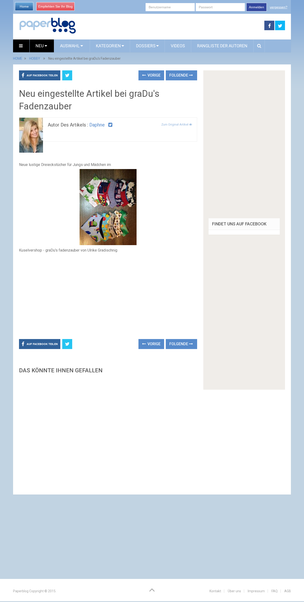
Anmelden (256, 7)
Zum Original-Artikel (175, 124)
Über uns (234, 591)
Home (24, 6)
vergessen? (278, 7)
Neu (40, 45)
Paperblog (20, 591)
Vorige (154, 75)
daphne (97, 125)
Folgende (179, 75)
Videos (178, 45)
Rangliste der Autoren (222, 45)
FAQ (274, 591)
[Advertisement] (170, 25)
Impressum (256, 591)
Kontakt (215, 591)
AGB (287, 591)
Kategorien (108, 45)
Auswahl (70, 45)
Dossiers (146, 45)
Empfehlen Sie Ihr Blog (55, 6)
